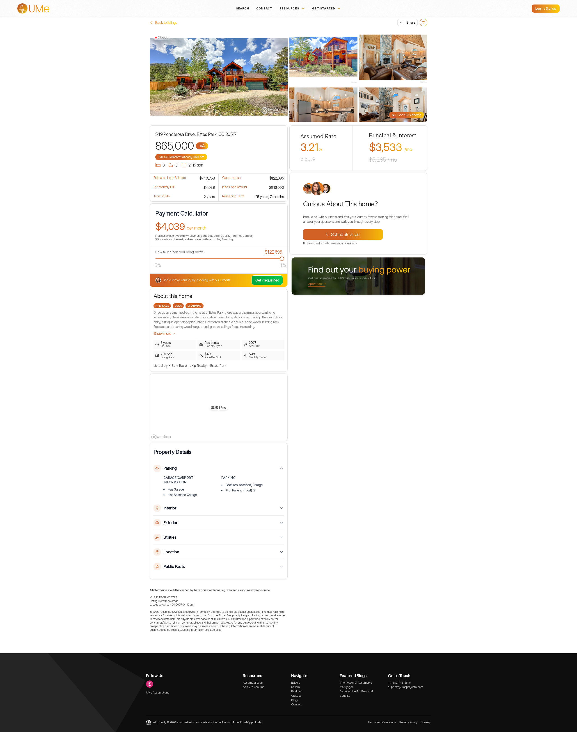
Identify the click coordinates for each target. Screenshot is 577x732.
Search (242, 8)
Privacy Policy (408, 722)
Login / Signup (545, 8)
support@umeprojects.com (405, 687)
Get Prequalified (267, 280)
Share (411, 22)
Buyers (295, 682)
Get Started (323, 8)
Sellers (295, 687)
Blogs (294, 700)
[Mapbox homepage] (161, 436)
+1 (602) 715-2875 (399, 682)
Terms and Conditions (382, 722)
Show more (162, 333)
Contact (264, 8)
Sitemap (426, 722)
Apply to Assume (253, 687)
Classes (296, 695)
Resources (289, 8)
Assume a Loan (253, 682)
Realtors (296, 691)
